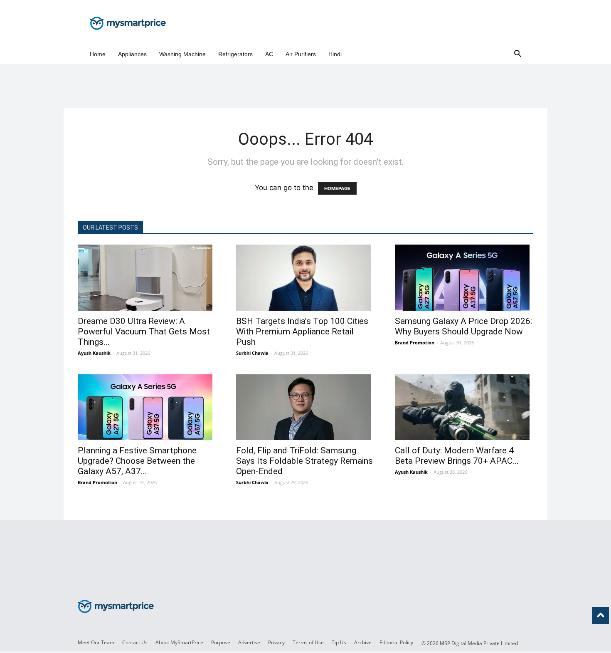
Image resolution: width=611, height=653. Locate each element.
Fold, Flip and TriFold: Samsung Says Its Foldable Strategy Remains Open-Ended (304, 460)
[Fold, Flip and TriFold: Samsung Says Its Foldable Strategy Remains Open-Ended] (305, 407)
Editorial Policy (396, 642)
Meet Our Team (96, 642)
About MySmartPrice (179, 642)
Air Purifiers (301, 54)
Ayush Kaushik (94, 353)
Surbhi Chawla (252, 353)
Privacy (276, 642)
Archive (363, 642)
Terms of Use (308, 642)
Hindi (335, 54)
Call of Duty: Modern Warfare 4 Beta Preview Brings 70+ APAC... (457, 455)
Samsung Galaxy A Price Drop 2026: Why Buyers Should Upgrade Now (463, 326)
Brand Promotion (414, 342)
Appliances (132, 54)
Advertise (249, 642)
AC (269, 54)
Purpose (220, 642)
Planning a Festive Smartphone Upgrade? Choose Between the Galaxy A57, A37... (137, 460)
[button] (517, 54)
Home (98, 54)
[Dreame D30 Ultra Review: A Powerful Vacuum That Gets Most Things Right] (147, 278)
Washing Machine (182, 54)
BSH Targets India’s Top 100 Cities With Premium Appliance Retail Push (302, 331)
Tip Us (339, 642)
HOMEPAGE (337, 188)
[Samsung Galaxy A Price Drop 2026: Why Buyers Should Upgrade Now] (464, 278)
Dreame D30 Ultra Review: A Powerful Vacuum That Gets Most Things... (144, 331)
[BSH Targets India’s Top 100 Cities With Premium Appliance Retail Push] (305, 278)
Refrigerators (235, 54)
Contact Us (135, 642)
